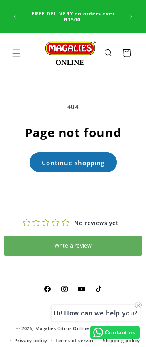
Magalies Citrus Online (62, 328)
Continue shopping (73, 163)
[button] (16, 53)
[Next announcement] (131, 17)
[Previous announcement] (15, 17)
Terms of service (75, 340)
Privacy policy (30, 340)
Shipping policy (121, 340)
